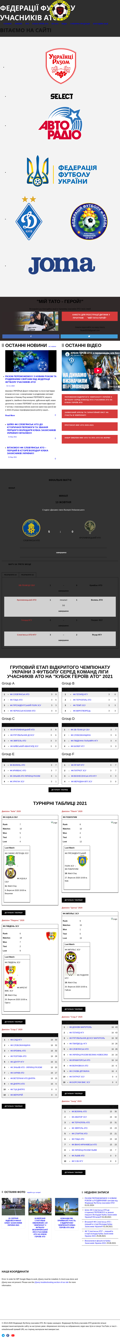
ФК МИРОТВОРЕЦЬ (82, 711)
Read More (10, 415)
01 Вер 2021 (12, 437)
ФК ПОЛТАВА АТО (18, 1056)
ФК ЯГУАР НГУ (77, 765)
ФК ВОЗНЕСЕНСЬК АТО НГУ (84, 776)
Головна (7, 24)
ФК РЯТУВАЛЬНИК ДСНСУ (22, 735)
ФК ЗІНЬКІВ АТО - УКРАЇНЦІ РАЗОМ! (26, 1067)
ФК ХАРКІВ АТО (17, 1073)
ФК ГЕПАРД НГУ (80, 694)
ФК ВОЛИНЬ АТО (17, 765)
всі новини (52, 346)
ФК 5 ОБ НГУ (77, 1161)
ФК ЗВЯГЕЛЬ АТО (18, 741)
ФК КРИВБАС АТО (18, 771)
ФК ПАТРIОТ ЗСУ (76, 1077)
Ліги (27, 24)
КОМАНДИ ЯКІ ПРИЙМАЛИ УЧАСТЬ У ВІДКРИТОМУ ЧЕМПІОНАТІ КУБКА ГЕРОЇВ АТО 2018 (67, 1222)
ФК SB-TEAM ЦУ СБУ (80, 730)
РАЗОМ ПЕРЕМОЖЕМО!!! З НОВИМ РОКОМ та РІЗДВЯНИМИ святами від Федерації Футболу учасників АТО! (30, 379)
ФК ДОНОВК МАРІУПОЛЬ (80, 1027)
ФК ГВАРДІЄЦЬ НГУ (78, 1044)
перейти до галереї (34, 1192)
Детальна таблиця (13, 913)
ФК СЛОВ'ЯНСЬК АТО (19, 694)
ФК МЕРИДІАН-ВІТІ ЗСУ (81, 782)
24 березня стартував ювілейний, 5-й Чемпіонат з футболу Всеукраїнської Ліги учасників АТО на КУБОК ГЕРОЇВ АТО (40, 1227)
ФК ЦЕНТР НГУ (17, 1062)
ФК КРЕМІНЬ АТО (18, 1051)
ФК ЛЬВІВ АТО (78, 1156)
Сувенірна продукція (80, 24)
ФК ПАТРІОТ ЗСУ (78, 771)
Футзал (55, 24)
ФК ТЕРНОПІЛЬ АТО (82, 700)
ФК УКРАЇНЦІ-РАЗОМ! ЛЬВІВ (84, 1150)
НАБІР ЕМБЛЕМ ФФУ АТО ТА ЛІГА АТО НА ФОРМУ (89, 439)
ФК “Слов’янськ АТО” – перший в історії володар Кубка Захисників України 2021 (99, 1233)
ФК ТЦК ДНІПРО (17, 1089)
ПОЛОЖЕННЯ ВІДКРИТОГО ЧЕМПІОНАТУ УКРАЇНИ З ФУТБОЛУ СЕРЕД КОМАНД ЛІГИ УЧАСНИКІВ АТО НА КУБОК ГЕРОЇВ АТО (88, 399)
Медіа (64, 24)
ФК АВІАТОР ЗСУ (79, 1117)
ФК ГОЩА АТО (16, 700)
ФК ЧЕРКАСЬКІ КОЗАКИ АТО (22, 711)
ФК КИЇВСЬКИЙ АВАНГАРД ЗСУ (24, 746)
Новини (18, 24)
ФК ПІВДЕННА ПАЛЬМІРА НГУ (84, 741)
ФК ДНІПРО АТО (17, 1084)
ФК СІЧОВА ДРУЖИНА (79, 1071)
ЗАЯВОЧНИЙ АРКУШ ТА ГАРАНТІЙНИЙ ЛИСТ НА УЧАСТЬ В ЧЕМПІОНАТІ (87, 413)
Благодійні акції (100, 24)
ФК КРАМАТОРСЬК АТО (79, 1060)
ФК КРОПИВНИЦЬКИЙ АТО (22, 730)
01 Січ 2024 (10, 386)
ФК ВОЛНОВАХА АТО (78, 1066)
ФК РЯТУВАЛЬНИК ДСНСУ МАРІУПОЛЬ (87, 1038)
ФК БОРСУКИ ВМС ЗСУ (79, 1082)
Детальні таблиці (59, 790)
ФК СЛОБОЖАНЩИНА (81, 735)
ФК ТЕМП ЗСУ (79, 705)
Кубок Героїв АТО (40, 24)
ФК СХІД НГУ (16, 1040)
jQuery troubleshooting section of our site (52, 1282)
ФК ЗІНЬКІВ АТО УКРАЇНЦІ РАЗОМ (25, 776)
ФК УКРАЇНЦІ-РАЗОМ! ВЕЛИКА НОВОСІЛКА (88, 1055)
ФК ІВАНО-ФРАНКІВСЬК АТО (84, 1145)
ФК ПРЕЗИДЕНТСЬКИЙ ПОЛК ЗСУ (25, 705)
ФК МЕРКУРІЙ (16, 1095)
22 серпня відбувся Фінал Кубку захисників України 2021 (13, 1221)
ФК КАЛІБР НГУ (77, 746)
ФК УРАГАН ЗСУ (17, 782)
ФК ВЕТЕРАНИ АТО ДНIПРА (22, 1078)
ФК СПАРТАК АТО (79, 1134)
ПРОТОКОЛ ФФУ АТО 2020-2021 (89, 426)
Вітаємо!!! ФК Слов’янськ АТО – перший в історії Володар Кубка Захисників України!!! (27, 450)
